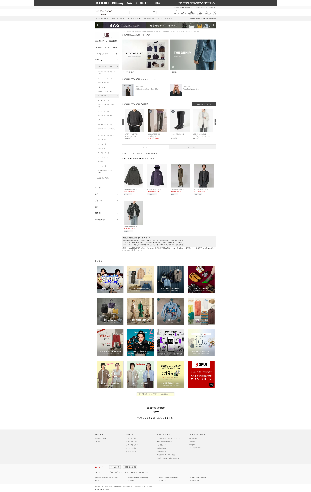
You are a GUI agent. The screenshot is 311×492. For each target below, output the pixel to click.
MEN (107, 47)
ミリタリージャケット (105, 124)
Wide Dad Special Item (191, 89)
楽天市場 (212, 7)
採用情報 (149, 486)
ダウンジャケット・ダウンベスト (106, 106)
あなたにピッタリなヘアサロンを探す (106, 478)
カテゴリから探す (132, 445)
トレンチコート (103, 87)
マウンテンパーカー (104, 100)
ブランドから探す (132, 438)
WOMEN (99, 47)
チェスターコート (103, 153)
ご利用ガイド (161, 445)
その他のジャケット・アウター (106, 171)
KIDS (115, 47)
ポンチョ (101, 161)
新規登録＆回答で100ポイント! (183, 7)
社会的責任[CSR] (140, 486)
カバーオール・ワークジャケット (106, 130)
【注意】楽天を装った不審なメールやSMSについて (156, 394)
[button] (135, 126)
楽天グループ (200, 7)
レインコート (102, 166)
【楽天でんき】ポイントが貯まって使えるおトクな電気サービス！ (129, 472)
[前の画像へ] (123, 122)
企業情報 (97, 486)
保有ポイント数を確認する (198, 478)
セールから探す (131, 448)
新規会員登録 (193, 438)
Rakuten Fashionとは (164, 442)
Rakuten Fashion (134, 31)
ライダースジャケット (105, 115)
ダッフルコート (103, 140)
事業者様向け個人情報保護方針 (123, 486)
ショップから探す (132, 442)
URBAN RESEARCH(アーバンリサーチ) (155, 31)
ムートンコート (103, 157)
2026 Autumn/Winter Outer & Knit (147, 89)
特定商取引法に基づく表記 (166, 455)
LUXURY (98, 441)
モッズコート (102, 144)
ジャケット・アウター (104, 66)
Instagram (192, 445)
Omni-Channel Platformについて (168, 458)
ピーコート (101, 148)
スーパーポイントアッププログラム (169, 438)
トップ (124, 31)
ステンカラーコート (104, 83)
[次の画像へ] (215, 122)
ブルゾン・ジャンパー (105, 91)
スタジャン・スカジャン (106, 135)
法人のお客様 (161, 451)
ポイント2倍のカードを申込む (168, 478)
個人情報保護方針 (107, 486)
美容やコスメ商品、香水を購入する (139, 478)
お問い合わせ (161, 448)
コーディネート (193, 147)
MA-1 (99, 120)
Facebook (192, 442)
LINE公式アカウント (195, 448)
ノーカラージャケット (105, 78)
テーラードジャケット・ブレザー (106, 73)
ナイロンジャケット (104, 96)
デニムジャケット (103, 111)
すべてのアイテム (132, 451)
